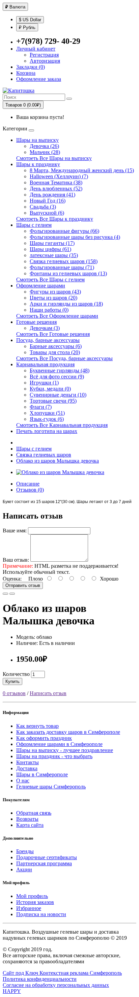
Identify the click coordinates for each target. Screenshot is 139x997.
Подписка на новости (41, 914)
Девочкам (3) (45, 328)
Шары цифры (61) (50, 249)
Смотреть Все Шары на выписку (54, 158)
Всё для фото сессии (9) (57, 376)
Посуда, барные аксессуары (48, 340)
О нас (22, 780)
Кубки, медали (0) (50, 389)
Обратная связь (33, 813)
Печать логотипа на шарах (46, 431)
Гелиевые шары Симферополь (51, 786)
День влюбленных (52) (56, 188)
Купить (12, 681)
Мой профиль (32, 896)
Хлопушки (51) (47, 413)
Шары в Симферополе (42, 774)
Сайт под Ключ (21, 973)
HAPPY (12, 991)
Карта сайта (30, 825)
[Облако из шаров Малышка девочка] (60, 472)
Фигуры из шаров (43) (55, 291)
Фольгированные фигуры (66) (64, 231)
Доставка (26, 768)
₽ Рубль (27, 27)
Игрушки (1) (44, 382)
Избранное (28, 908)
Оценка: (12, 579)
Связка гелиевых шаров (43, 455)
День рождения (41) (52, 194)
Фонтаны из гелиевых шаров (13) (68, 273)
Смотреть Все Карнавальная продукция (62, 425)
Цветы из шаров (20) (53, 298)
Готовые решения (36, 322)
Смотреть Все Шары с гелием (50, 279)
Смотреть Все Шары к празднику (54, 219)
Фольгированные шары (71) (62, 267)
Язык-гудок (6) (47, 419)
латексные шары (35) (54, 255)
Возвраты (27, 819)
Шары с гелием (34, 225)
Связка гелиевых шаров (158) (64, 261)
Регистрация (44, 55)
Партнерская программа (44, 863)
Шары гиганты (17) (52, 243)
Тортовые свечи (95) (53, 401)
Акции (24, 869)
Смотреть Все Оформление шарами (57, 316)
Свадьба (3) (43, 207)
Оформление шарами (40, 285)
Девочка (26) (44, 146)
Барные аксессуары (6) (56, 346)
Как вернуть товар (37, 726)
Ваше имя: (15, 530)
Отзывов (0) (30, 490)
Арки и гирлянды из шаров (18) (66, 304)
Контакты (27, 762)
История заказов (35, 902)
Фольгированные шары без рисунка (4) (75, 237)
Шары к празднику (38, 164)
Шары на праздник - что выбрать (54, 756)
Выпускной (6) (47, 213)
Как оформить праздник (44, 738)
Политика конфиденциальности (40, 979)
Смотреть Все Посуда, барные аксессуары (64, 358)
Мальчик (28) (45, 152)
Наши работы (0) (49, 310)
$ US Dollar (30, 19)
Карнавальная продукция (45, 364)
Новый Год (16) (47, 201)
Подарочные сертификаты (46, 857)
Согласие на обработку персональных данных (56, 985)
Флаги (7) (41, 407)
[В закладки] (5, 594)
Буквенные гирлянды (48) (59, 370)
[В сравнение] (12, 594)
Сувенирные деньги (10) (58, 395)
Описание (27, 484)
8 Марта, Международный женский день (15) (82, 170)
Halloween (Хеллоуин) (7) (59, 176)
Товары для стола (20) (55, 352)
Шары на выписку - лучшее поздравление (64, 750)
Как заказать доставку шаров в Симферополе (68, 732)
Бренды (25, 851)
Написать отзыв (48, 693)
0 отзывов (14, 693)
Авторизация (45, 61)
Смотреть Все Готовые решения (53, 334)
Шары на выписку (37, 140)
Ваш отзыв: (16, 560)
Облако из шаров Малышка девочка (57, 461)
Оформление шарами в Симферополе (59, 744)
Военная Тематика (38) (56, 182)
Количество (16, 674)
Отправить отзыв (22, 585)
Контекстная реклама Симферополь (80, 973)
